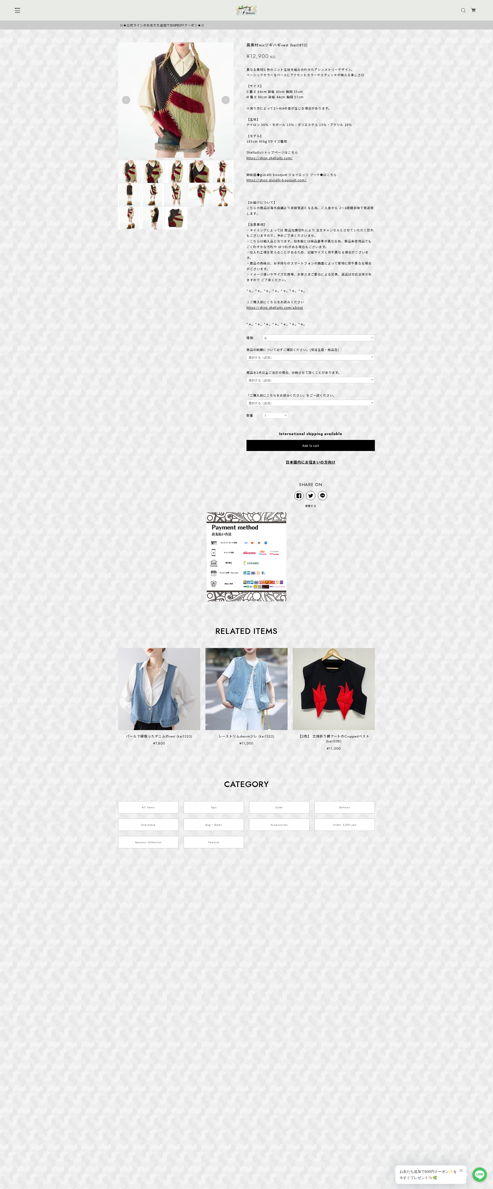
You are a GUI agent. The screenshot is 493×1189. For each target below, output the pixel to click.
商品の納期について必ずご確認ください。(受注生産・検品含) (292, 350)
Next (226, 100)
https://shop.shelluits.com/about (274, 307)
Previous (126, 100)
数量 (249, 416)
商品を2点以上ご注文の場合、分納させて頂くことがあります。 (294, 373)
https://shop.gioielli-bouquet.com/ (276, 180)
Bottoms (344, 807)
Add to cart (310, 445)
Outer (279, 807)
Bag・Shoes (213, 825)
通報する (310, 506)
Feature (214, 842)
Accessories (279, 825)
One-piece (148, 825)
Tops (214, 807)
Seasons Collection (148, 842)
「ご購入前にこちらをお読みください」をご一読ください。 (291, 396)
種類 (249, 338)
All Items (148, 807)
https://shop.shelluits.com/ (269, 158)
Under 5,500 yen (345, 825)
